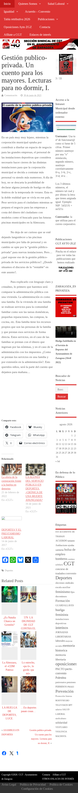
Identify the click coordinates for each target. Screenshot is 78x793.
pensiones (71, 682)
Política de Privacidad (33, 784)
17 (57, 448)
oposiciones (66, 663)
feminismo (62, 592)
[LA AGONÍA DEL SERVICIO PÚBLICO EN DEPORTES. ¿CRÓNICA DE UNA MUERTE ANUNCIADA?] (36, 469)
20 (66, 448)
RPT (70, 705)
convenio (70, 573)
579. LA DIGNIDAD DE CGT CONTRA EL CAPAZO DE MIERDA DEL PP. (28, 628)
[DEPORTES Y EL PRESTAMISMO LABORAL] (12, 522)
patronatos (60, 682)
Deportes (9, 570)
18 (60, 448)
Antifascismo (61, 545)
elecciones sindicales (64, 583)
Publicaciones (46, 19)
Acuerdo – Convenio (37, 11)
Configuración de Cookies (37, 788)
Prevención (64, 691)
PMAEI (70, 687)
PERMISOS (61, 687)
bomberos (61, 558)
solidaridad (61, 722)
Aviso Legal (9, 784)
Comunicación (10, 95)
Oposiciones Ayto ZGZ (18, 27)
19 (63, 448)
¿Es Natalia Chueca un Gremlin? (10, 621)
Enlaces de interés (40, 34)
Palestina (60, 677)
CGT (69, 563)
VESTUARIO (61, 727)
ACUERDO (61, 540)
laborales (60, 640)
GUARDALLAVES (64, 605)
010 (57, 532)
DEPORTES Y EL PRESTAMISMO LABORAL (11, 533)
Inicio (7, 4)
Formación (62, 601)
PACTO (60, 669)
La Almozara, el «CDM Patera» (9, 666)
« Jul (57, 461)
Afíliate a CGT (13, 34)
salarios (58, 709)
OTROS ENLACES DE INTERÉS (58, 779)
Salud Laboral (56, 4)
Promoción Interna (63, 696)
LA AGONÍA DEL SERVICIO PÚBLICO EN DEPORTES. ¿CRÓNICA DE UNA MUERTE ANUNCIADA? (35, 488)
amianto (71, 541)
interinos (61, 628)
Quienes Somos (27, 4)
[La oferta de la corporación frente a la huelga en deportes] (12, 469)
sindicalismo (60, 718)
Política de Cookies (61, 784)
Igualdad (9, 11)
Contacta (45, 27)
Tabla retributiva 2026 (17, 19)
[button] (72, 59)
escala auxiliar (62, 587)
